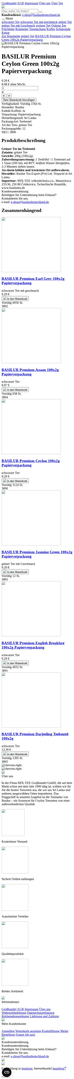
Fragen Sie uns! (25, 1034)
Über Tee (57, 3)
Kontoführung (51, 1031)
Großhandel (9, 3)
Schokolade (63, 29)
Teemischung (37, 29)
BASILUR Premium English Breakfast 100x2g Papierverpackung (33, 645)
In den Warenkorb (16, 298)
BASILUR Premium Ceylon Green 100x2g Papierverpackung (36, 37)
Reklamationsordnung (15, 1016)
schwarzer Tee (11, 22)
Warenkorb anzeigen (28, 1031)
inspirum (27, 1068)
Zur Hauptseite (11, 36)
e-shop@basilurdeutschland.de (41, 15)
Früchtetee (8, 29)
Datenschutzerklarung (40, 1012)
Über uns (45, 3)
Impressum (31, 3)
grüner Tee (65, 22)
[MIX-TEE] (3, 7)
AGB (20, 3)
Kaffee (51, 29)
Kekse (5, 32)
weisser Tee (43, 25)
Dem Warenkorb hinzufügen (19, 99)
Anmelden (8, 1031)
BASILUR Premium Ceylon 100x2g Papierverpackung (31, 463)
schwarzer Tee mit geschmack (39, 22)
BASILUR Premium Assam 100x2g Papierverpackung (30, 372)
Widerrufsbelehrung (14, 1012)
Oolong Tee (58, 25)
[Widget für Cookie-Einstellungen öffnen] (6, 1072)
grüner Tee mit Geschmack (18, 25)
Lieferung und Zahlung (44, 1016)
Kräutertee (21, 29)
